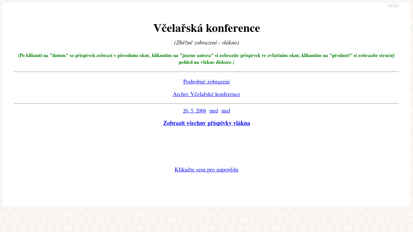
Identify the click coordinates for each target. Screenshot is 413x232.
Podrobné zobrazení (206, 81)
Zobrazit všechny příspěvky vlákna (206, 123)
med (213, 110)
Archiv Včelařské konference (206, 94)
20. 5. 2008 (194, 110)
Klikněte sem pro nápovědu (206, 169)
